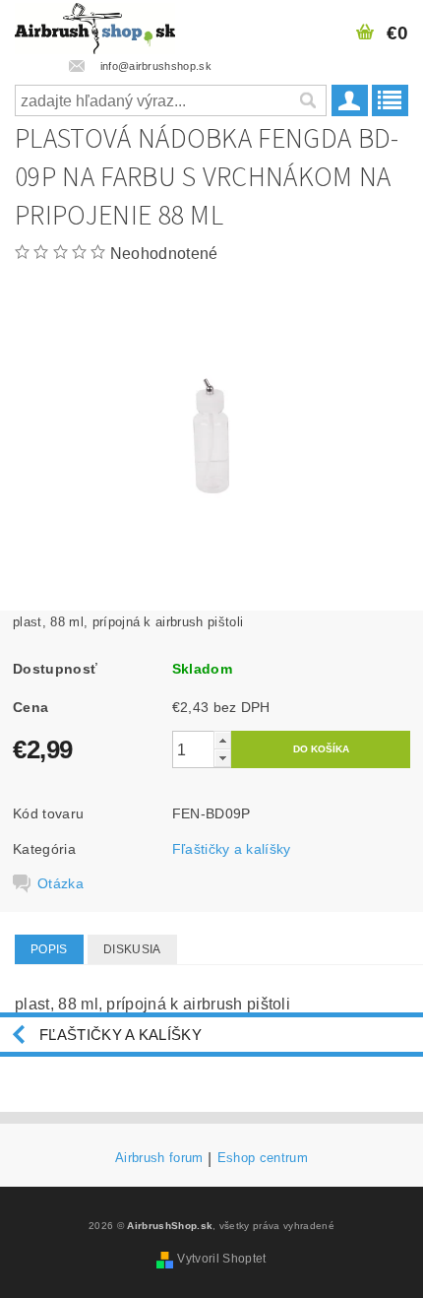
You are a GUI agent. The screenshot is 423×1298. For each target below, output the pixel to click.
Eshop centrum (262, 1158)
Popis (49, 949)
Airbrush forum (159, 1158)
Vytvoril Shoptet (221, 1259)
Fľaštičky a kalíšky (231, 849)
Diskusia (132, 949)
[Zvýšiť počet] (222, 740)
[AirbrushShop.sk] (95, 25)
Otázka (60, 883)
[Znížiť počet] (222, 757)
